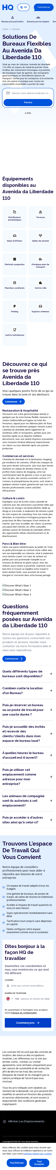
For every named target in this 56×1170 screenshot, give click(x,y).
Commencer (43, 7)
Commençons (28, 1023)
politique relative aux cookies (37, 1153)
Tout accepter (39, 1162)
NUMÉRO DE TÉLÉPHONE (15, 993)
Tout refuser (17, 1163)
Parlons (28, 102)
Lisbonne (16, 29)
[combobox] (12, 998)
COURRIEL (9, 980)
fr (23, 7)
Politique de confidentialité (24, 1012)
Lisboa (5, 29)
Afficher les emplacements (23, 1121)
